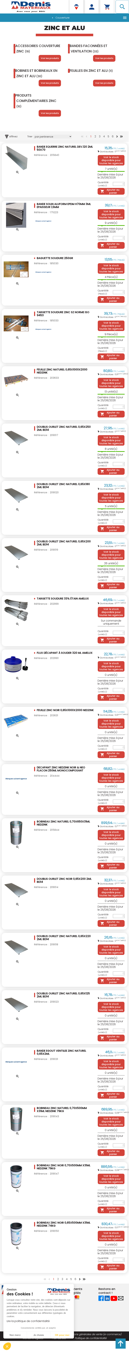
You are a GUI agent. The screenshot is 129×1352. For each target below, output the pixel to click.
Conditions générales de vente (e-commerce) (93, 1334)
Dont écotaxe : (107, 151)
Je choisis (38, 1335)
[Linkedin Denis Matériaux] (107, 1298)
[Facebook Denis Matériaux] (101, 1298)
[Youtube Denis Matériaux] (114, 1298)
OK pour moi (62, 1335)
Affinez (13, 136)
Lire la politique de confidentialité (28, 1321)
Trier (29, 136)
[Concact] (120, 1298)
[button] (7, 1346)
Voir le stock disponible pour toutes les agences (111, 160)
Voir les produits (50, 58)
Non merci (15, 1335)
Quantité (103, 184)
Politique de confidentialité (90, 1338)
